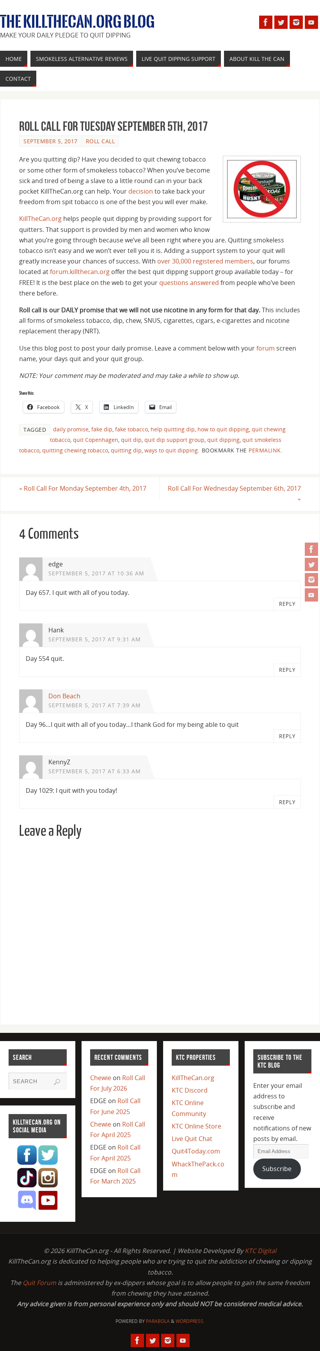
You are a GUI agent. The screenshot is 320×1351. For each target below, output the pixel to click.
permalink (265, 450)
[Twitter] (311, 564)
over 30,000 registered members (205, 261)
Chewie (100, 1077)
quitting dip (126, 450)
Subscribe (277, 1168)
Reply (287, 603)
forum (265, 348)
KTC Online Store (196, 1126)
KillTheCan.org (40, 218)
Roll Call (100, 141)
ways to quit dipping (171, 450)
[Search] (57, 1082)
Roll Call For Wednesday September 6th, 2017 (234, 493)
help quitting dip (173, 429)
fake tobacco (131, 429)
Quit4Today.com (196, 1151)
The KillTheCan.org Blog (77, 22)
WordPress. (190, 1321)
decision (140, 191)
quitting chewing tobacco (75, 450)
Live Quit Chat (192, 1138)
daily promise (71, 429)
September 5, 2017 (50, 141)
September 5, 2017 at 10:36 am (96, 573)
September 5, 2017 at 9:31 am (94, 639)
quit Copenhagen (95, 439)
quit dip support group (174, 439)
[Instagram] (311, 579)
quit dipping (223, 439)
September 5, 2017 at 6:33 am (94, 771)
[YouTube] (311, 595)
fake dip (101, 429)
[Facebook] (311, 549)
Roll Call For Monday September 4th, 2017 (82, 488)
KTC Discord (190, 1090)
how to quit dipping (223, 429)
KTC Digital (260, 1250)
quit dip (131, 439)
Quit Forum (39, 1282)
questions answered (189, 282)
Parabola (158, 1321)
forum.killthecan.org (80, 271)
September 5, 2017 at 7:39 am (94, 705)
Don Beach (64, 696)
